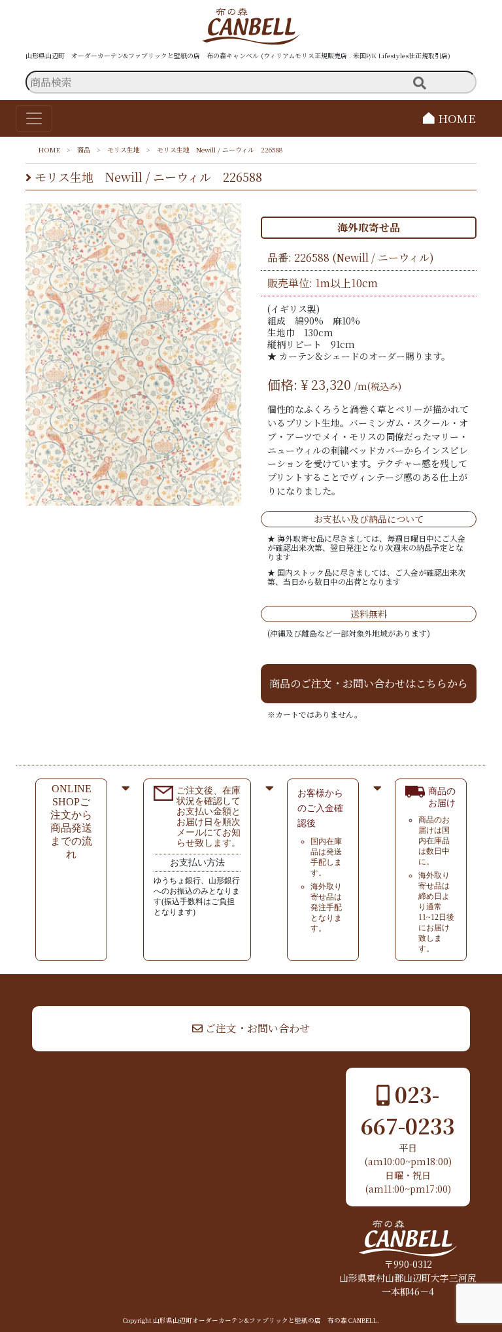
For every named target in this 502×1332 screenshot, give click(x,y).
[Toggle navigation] (34, 118)
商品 (83, 149)
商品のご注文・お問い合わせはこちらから (368, 683)
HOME (455, 118)
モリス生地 (123, 149)
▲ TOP (454, 986)
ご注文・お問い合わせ (256, 1028)
